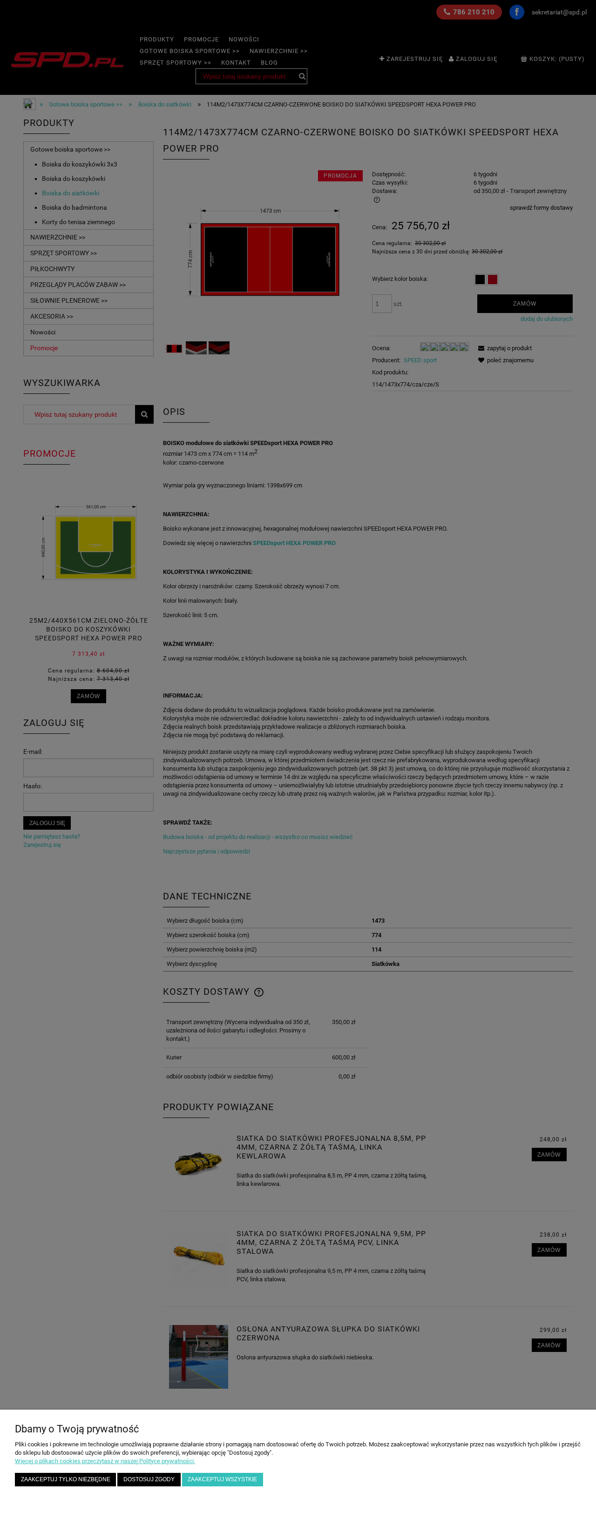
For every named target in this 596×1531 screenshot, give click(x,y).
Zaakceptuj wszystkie (222, 1479)
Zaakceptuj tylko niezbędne (65, 1479)
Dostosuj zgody (149, 1479)
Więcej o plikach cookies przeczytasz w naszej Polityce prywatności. (105, 1461)
